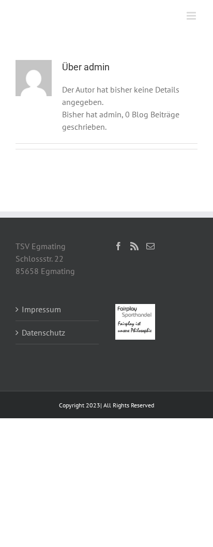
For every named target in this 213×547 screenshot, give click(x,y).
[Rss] (134, 246)
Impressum (41, 309)
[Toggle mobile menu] (192, 15)
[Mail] (150, 246)
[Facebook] (118, 246)
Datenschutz (43, 332)
